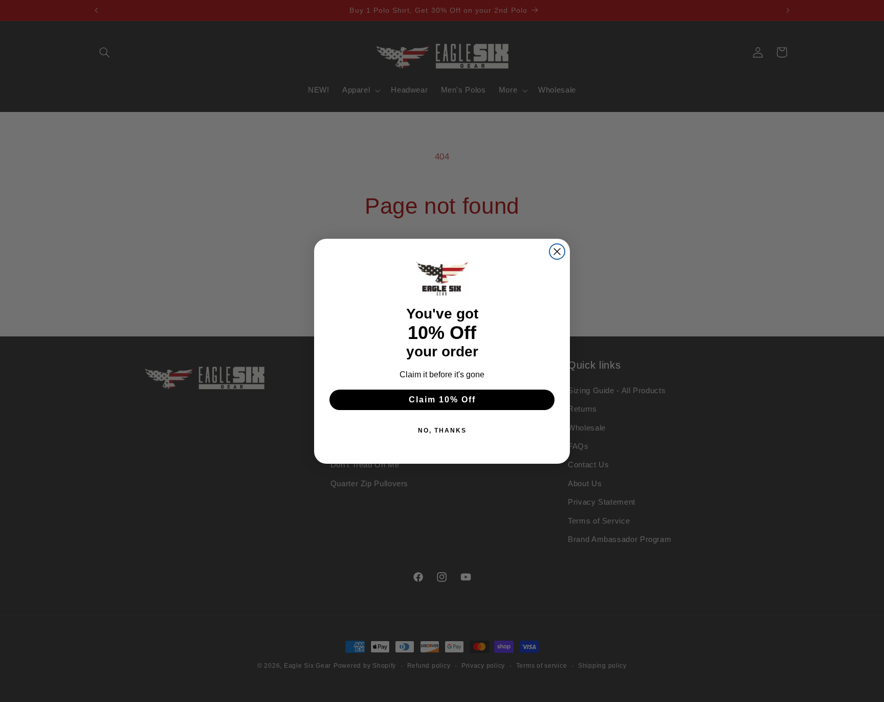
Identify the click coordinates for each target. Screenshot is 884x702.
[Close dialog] (557, 251)
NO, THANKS (442, 430)
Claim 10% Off (442, 399)
